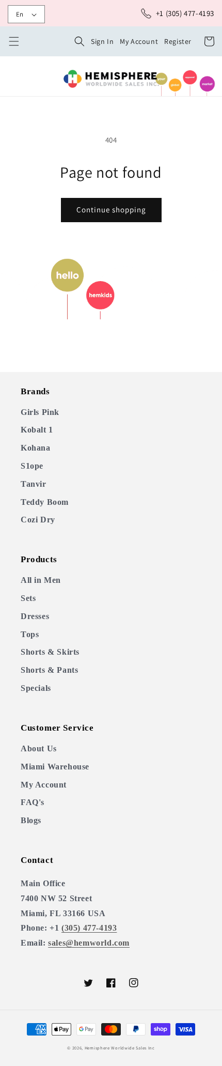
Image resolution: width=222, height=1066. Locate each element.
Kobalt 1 (37, 429)
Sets (28, 598)
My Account (139, 41)
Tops (30, 634)
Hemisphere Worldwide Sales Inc (120, 1047)
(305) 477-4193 (89, 927)
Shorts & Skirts (50, 651)
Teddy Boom (45, 502)
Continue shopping (111, 209)
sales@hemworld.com (89, 942)
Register (178, 41)
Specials (36, 688)
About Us (39, 748)
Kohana (36, 447)
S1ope (32, 465)
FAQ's (32, 802)
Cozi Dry (38, 519)
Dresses (35, 616)
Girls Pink (40, 412)
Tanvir (33, 484)
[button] (79, 41)
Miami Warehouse (55, 766)
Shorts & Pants (49, 670)
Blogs (31, 820)
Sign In (102, 41)
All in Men (41, 580)
